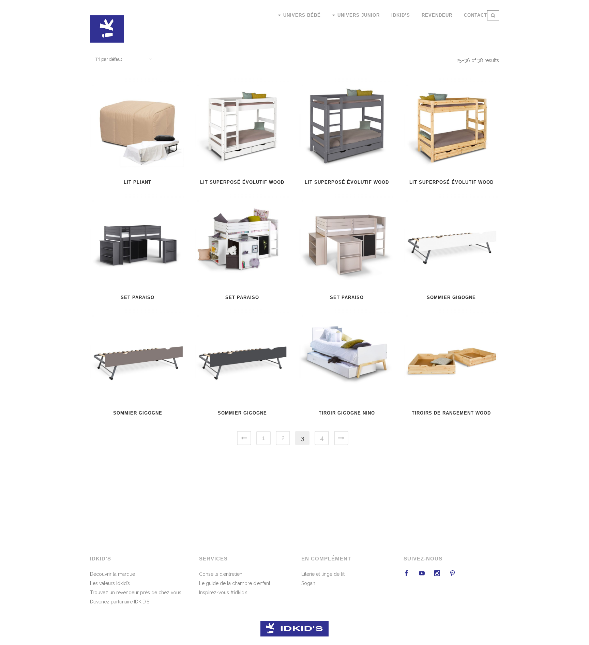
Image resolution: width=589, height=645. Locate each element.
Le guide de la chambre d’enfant (234, 583)
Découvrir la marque (112, 574)
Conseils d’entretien (220, 574)
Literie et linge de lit (323, 574)
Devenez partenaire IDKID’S (119, 601)
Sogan (308, 583)
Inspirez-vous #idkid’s (223, 592)
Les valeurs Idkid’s (110, 583)
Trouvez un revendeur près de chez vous (135, 592)
